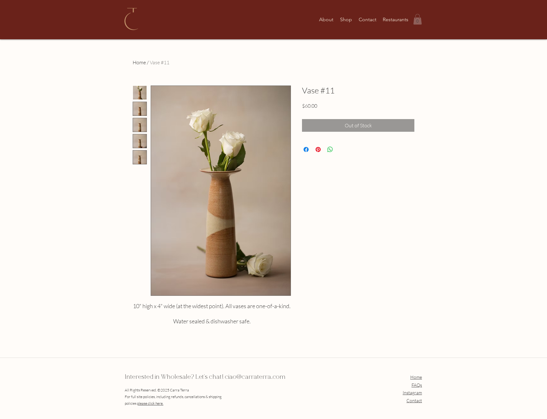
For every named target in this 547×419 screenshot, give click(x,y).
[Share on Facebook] (306, 149)
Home (139, 62)
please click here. (150, 403)
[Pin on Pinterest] (318, 149)
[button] (417, 19)
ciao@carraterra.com (255, 377)
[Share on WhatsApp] (330, 149)
